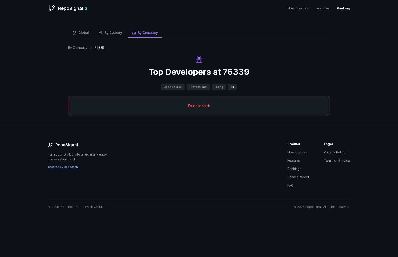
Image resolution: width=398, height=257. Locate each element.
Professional (198, 87)
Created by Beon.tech (63, 167)
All (232, 87)
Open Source (173, 87)
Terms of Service (337, 160)
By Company (148, 33)
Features (323, 8)
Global (83, 33)
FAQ (290, 185)
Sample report (298, 177)
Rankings (294, 169)
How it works (297, 8)
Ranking (343, 8)
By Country (113, 33)
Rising (219, 87)
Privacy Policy (334, 152)
